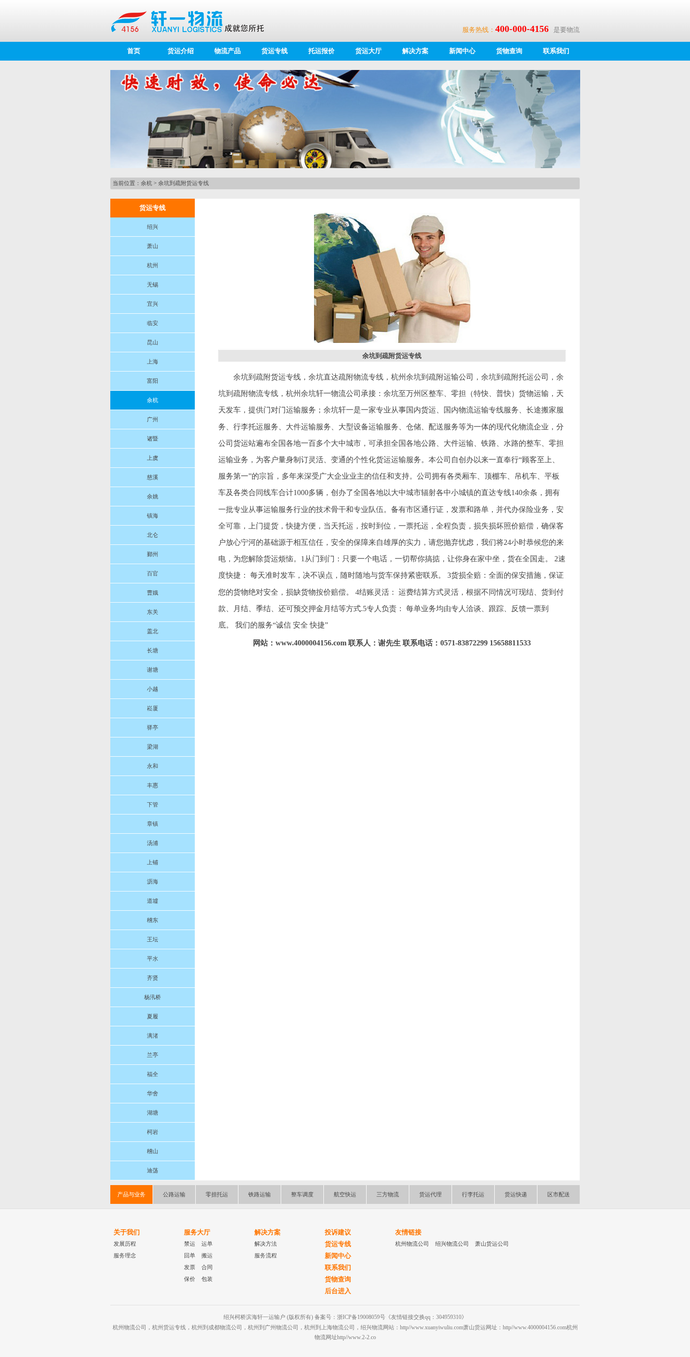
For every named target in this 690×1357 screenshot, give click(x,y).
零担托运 (217, 1194)
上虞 (152, 458)
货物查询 (509, 50)
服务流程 (265, 1255)
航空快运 (345, 1194)
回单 (189, 1255)
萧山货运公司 (492, 1244)
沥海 (152, 881)
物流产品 (228, 50)
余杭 (146, 183)
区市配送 (558, 1194)
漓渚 (152, 1035)
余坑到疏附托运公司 (515, 377)
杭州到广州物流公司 (273, 1327)
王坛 (152, 939)
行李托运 (473, 1194)
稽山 (152, 1151)
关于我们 (127, 1232)
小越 (152, 689)
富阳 (152, 381)
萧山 (152, 246)
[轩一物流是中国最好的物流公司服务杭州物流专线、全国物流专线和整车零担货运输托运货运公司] (192, 20)
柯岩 (152, 1132)
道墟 (152, 901)
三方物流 (387, 1194)
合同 (207, 1267)
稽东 (152, 920)
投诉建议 (338, 1232)
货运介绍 (181, 50)
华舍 (152, 1093)
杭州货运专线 (169, 1327)
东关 (152, 612)
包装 (207, 1279)
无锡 (152, 284)
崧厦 (152, 708)
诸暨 (152, 438)
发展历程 (125, 1244)
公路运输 (174, 1194)
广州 (152, 419)
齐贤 (152, 978)
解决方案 (415, 50)
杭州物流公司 (412, 1244)
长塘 (152, 650)
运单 (207, 1244)
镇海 (152, 515)
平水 (152, 958)
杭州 (152, 265)
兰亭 (152, 1055)
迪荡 (152, 1170)
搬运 (207, 1255)
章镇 (152, 824)
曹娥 (152, 592)
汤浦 (152, 843)
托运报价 (321, 50)
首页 (133, 50)
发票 (189, 1267)
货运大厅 (368, 50)
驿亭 (152, 727)
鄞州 (152, 554)
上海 (152, 361)
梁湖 (152, 747)
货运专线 (274, 50)
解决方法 (265, 1244)
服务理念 (125, 1255)
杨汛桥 (152, 997)
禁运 (189, 1244)
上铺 (152, 862)
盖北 (152, 631)
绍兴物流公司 (452, 1244)
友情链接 (408, 1232)
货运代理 (430, 1194)
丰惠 (152, 785)
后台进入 (338, 1291)
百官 (152, 573)
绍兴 (152, 227)
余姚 (152, 496)
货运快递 (516, 1194)
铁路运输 (259, 1194)
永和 (152, 766)
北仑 (152, 535)
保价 (189, 1279)
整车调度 (302, 1194)
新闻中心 (462, 50)
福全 (152, 1074)
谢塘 (152, 670)
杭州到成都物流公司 (217, 1327)
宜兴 (152, 304)
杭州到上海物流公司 (329, 1327)
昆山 (152, 342)
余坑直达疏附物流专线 (345, 377)
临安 (152, 323)
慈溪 (152, 477)
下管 (152, 804)
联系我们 (556, 50)
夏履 (152, 1016)
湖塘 (152, 1112)
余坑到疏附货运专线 (183, 183)
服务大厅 (197, 1232)
